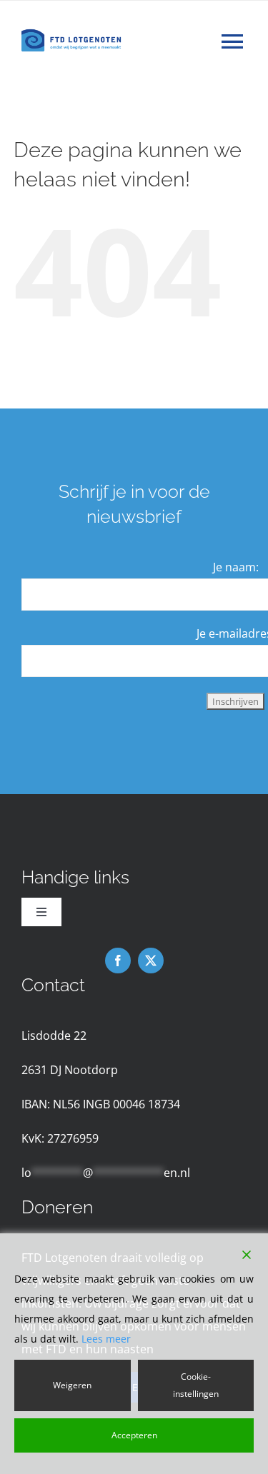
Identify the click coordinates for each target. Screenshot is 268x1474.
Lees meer (106, 1338)
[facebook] (118, 960)
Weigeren (72, 1385)
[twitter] (151, 960)
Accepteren (134, 1435)
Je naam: (236, 567)
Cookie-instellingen (196, 1385)
